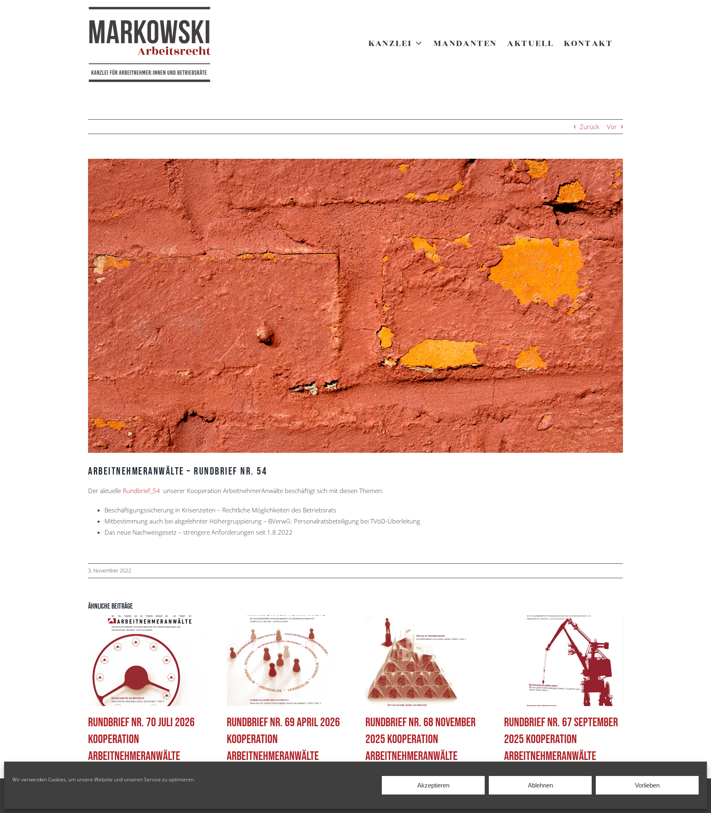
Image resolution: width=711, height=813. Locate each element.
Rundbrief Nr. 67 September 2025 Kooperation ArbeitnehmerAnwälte (561, 739)
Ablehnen (540, 785)
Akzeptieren (433, 785)
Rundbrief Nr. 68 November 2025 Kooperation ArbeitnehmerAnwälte (420, 739)
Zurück (589, 127)
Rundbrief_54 (141, 490)
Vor (612, 127)
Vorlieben (647, 785)
